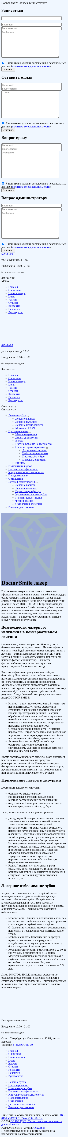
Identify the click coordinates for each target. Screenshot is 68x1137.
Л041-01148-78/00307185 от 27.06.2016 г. (33, 1116)
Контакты (14, 305)
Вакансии (14, 309)
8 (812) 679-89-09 (23, 1044)
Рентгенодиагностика (21, 1107)
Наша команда (16, 293)
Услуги (12, 299)
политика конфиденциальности (31, 66)
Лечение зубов (17, 1081)
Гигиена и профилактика (23, 1091)
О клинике (14, 290)
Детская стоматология (21, 1104)
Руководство (15, 312)
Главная (13, 286)
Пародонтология (18, 1097)
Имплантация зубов (20, 1088)
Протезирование (18, 1085)
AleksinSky (38, 1127)
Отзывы (13, 302)
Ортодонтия (15, 1100)
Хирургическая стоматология (26, 1094)
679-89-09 (7, 253)
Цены (11, 296)
